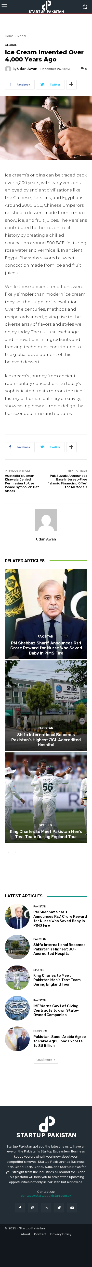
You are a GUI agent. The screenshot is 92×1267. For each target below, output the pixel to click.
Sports (45, 825)
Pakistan (45, 636)
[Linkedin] (46, 1207)
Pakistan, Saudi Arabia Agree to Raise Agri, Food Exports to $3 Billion (59, 1041)
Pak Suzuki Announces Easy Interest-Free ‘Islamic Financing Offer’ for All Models (67, 481)
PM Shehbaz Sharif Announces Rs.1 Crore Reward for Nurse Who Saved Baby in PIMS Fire (46, 648)
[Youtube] (72, 1207)
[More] (71, 84)
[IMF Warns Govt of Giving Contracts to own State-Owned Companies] (17, 1008)
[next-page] (16, 852)
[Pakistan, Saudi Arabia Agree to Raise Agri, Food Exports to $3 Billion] (17, 1038)
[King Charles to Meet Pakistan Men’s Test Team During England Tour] (46, 797)
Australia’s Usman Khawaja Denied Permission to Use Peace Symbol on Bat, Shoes (22, 483)
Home (9, 36)
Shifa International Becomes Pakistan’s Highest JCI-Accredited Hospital (46, 739)
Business (40, 1031)
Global (21, 36)
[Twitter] (59, 1207)
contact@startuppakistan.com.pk (46, 1195)
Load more (44, 1060)
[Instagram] (33, 1207)
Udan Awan (27, 68)
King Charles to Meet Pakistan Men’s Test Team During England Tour (46, 834)
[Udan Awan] (9, 69)
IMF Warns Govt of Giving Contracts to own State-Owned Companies (56, 1010)
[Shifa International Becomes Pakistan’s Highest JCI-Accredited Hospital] (46, 705)
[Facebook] (20, 1207)
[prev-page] (8, 852)
